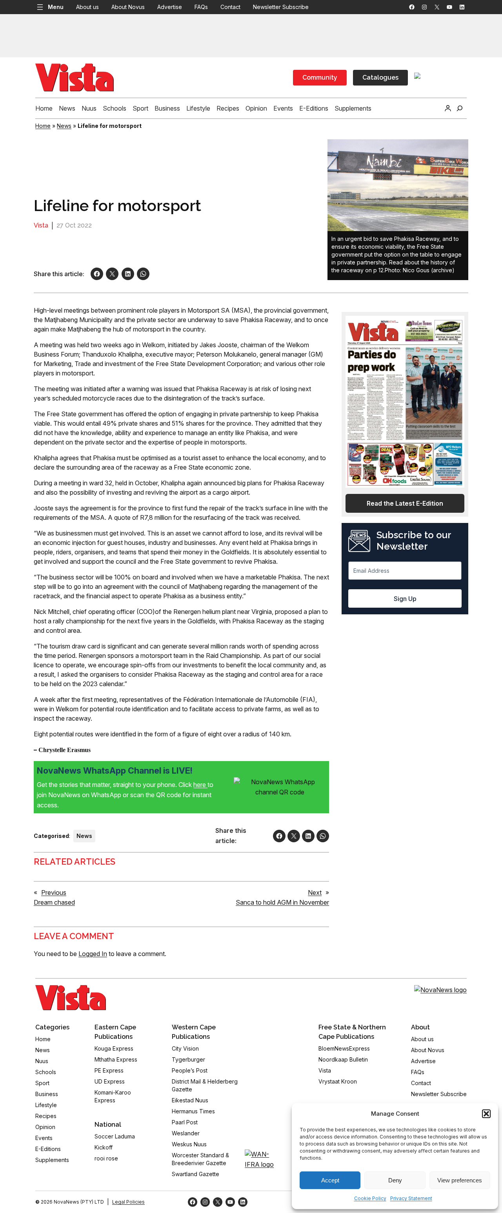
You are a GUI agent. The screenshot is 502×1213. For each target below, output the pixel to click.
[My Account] (448, 108)
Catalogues (380, 77)
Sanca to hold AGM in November (282, 902)
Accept (330, 1180)
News (64, 125)
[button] (486, 1114)
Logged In (92, 954)
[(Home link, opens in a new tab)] (70, 997)
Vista (41, 225)
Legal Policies (128, 1202)
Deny (395, 1180)
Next (315, 892)
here (200, 785)
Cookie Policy (370, 1198)
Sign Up (405, 599)
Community (319, 77)
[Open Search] (460, 108)
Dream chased (54, 902)
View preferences (459, 1180)
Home (43, 125)
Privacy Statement (411, 1198)
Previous (53, 892)
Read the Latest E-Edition (405, 503)
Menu (56, 7)
